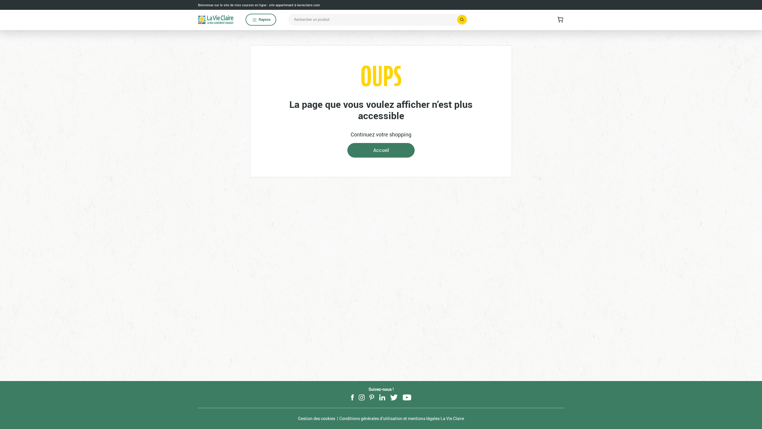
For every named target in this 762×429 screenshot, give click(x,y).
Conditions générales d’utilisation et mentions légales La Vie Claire (401, 418)
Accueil (381, 150)
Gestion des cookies (316, 418)
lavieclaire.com (308, 5)
